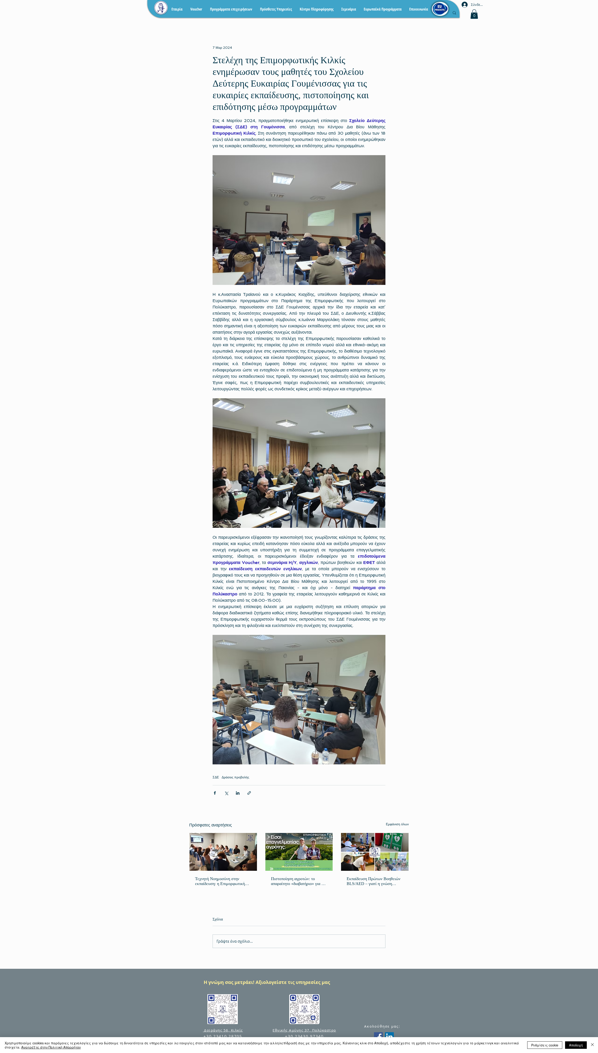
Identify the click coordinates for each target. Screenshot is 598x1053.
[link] (474, 14)
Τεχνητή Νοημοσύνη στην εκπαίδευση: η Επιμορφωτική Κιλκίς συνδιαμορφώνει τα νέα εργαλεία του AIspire (221, 881)
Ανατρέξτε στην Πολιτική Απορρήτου (51, 1047)
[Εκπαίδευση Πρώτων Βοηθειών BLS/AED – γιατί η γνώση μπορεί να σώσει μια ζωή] (375, 852)
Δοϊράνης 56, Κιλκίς (223, 1030)
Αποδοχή (576, 1045)
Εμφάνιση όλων (397, 824)
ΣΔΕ (216, 777)
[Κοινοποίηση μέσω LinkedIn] (237, 793)
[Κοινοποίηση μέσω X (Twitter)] (226, 793)
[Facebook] (378, 1036)
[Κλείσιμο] (592, 1045)
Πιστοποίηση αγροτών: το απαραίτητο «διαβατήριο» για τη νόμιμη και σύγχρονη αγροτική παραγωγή (298, 881)
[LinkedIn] (389, 1036)
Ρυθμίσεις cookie (544, 1045)
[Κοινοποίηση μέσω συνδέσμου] (249, 793)
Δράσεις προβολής (235, 777)
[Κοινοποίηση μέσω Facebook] (215, 793)
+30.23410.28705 (222, 1036)
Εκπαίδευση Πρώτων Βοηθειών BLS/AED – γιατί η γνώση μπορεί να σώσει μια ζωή (373, 881)
